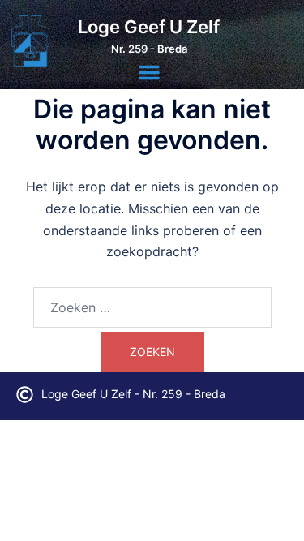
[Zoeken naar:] (152, 307)
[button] (149, 72)
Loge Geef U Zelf (149, 26)
